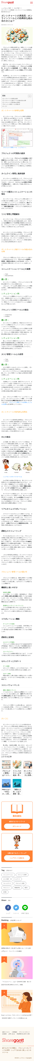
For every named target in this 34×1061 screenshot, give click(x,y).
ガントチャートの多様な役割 (10, 98)
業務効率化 (17, 887)
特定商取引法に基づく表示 (23, 1034)
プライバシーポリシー (24, 1032)
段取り (26, 887)
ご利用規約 (14, 1032)
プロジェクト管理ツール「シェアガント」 (15, 147)
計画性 (5, 892)
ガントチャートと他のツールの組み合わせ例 (14, 100)
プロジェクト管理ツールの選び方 (11, 104)
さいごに (4, 106)
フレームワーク (7, 883)
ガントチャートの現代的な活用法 (11, 102)
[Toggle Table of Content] (29, 96)
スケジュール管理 (22, 874)
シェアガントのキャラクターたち (12, 476)
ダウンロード (17, 826)
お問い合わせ (11, 1034)
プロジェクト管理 (20, 883)
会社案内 (4, 1034)
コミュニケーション (8, 874)
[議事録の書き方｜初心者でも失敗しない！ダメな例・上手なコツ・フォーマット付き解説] (17, 934)
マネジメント (6, 887)
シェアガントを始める (17, 858)
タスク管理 (6, 879)
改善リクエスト (6, 1032)
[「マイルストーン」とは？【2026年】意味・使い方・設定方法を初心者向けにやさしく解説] (17, 967)
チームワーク (16, 879)
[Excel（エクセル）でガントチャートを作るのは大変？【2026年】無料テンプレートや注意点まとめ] (17, 1001)
